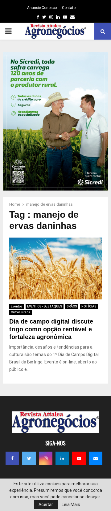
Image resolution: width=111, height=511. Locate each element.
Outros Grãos (20, 312)
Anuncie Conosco (42, 8)
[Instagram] (45, 458)
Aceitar (46, 504)
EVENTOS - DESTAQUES (44, 306)
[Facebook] (12, 458)
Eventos (17, 306)
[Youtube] (79, 458)
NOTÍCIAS (88, 306)
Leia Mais (71, 504)
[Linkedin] (62, 458)
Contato (69, 8)
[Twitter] (29, 458)
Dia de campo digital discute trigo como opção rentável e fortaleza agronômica (51, 329)
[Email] (95, 458)
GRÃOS (72, 306)
